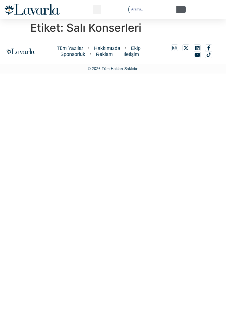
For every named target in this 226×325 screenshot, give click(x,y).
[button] (97, 9)
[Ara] (181, 9)
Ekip (136, 48)
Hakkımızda (107, 48)
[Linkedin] (197, 47)
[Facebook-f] (208, 47)
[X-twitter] (185, 47)
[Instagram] (174, 47)
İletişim (131, 54)
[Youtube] (197, 54)
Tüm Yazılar (70, 48)
